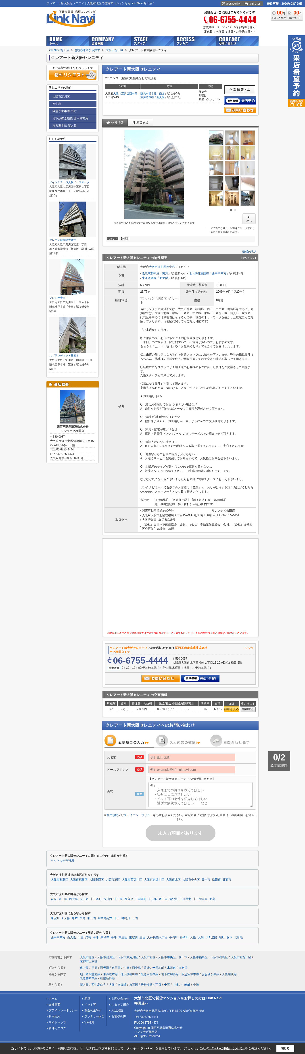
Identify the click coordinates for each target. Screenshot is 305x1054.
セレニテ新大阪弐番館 (62, 240)
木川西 (107, 899)
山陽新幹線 (107, 978)
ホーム (53, 998)
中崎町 (173, 937)
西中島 (133, 93)
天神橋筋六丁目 (157, 937)
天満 (201, 937)
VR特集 (89, 1022)
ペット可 (90, 1004)
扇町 (222, 937)
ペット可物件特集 (62, 860)
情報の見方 (249, 251)
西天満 (104, 967)
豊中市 (206, 879)
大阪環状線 (229, 974)
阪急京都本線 (148, 93)
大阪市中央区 (191, 879)
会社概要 (54, 1004)
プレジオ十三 (57, 297)
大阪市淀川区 (121, 93)
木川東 (83, 899)
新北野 (173, 899)
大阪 (193, 937)
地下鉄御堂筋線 (199, 273)
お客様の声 (118, 1016)
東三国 (62, 899)
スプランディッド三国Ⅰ (64, 355)
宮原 (54, 899)
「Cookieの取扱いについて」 (227, 1048)
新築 (87, 998)
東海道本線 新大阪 (64, 125)
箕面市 (227, 879)
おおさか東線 (210, 974)
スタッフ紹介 (120, 1004)
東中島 (84, 967)
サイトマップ (57, 1022)
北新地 (238, 937)
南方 (162, 93)
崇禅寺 (104, 937)
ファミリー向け (94, 1016)
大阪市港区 (113, 879)
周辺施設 (117, 1010)
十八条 (152, 899)
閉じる (285, 1048)
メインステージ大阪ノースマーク (69, 182)
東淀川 (55, 918)
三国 (135, 918)
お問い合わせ (120, 998)
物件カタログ (57, 1028)
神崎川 (125, 918)
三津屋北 (185, 899)
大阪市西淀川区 (132, 879)
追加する (248, 709)
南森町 (122, 984)
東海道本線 (147, 97)
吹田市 (216, 879)
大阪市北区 (173, 879)
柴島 (88, 937)
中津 (96, 937)
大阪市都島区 (59, 879)
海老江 (183, 967)
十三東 (118, 899)
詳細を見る (231, 709)
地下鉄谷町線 (129, 974)
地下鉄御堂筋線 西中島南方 (70, 118)
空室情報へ (238, 90)
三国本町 (140, 899)
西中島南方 (219, 273)
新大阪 (161, 97)
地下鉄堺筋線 (170, 974)
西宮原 (128, 899)
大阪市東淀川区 (154, 879)
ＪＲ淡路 (211, 937)
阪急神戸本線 (88, 978)
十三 (117, 918)
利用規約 (112, 815)
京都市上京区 (88, 961)
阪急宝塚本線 (190, 974)
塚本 (75, 918)
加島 (82, 918)
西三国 (163, 899)
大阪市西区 (96, 879)
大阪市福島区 (79, 879)
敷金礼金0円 (92, 1010)
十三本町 (96, 899)
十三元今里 (200, 899)
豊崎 (147, 967)
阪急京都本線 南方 (64, 111)
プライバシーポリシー (138, 815)
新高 (212, 899)
